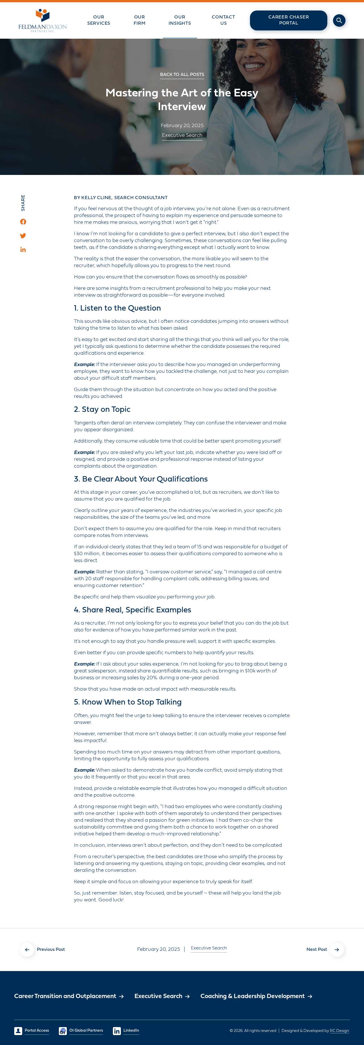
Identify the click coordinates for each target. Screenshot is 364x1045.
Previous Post (51, 949)
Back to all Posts (182, 75)
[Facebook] (23, 222)
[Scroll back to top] (343, 998)
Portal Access (37, 1031)
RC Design (339, 1031)
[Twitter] (23, 235)
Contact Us (223, 20)
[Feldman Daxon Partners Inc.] (42, 20)
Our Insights (180, 20)
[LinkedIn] (23, 249)
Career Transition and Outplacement (65, 996)
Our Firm (139, 20)
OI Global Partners (86, 1031)
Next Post (317, 949)
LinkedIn (131, 1031)
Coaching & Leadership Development (252, 996)
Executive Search (182, 135)
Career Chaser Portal (288, 20)
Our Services (98, 20)
